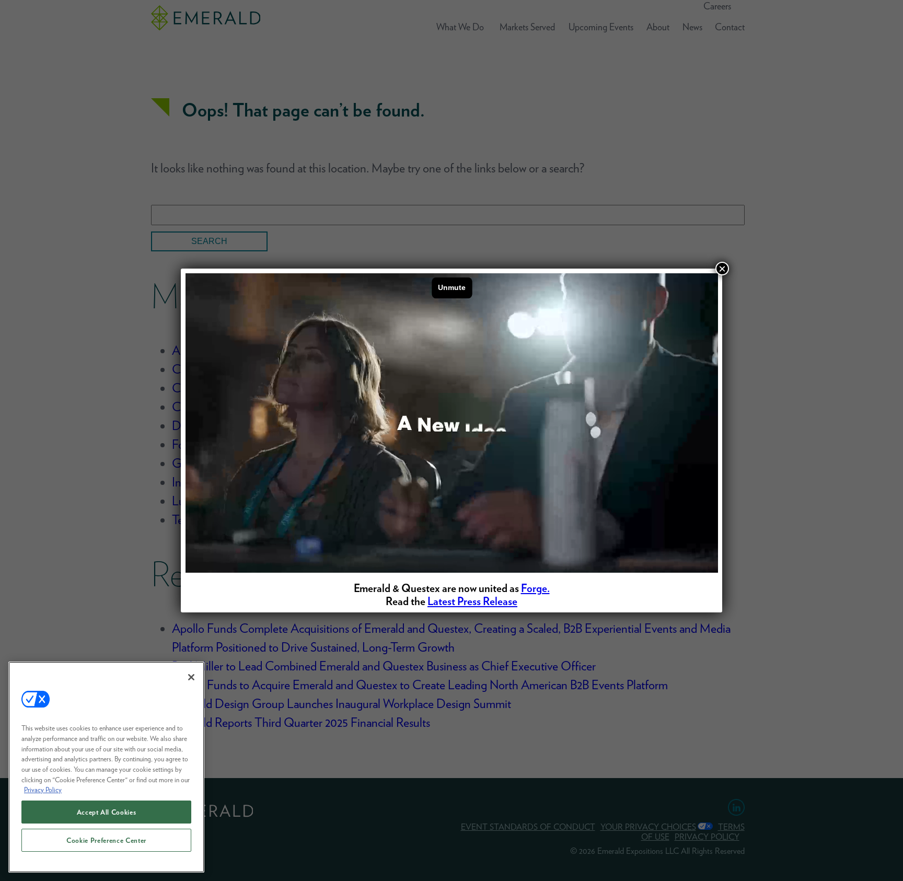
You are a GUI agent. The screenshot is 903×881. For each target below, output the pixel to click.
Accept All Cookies (106, 812)
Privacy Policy (43, 789)
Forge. (535, 588)
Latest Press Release (472, 601)
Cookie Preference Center (106, 840)
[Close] (191, 677)
